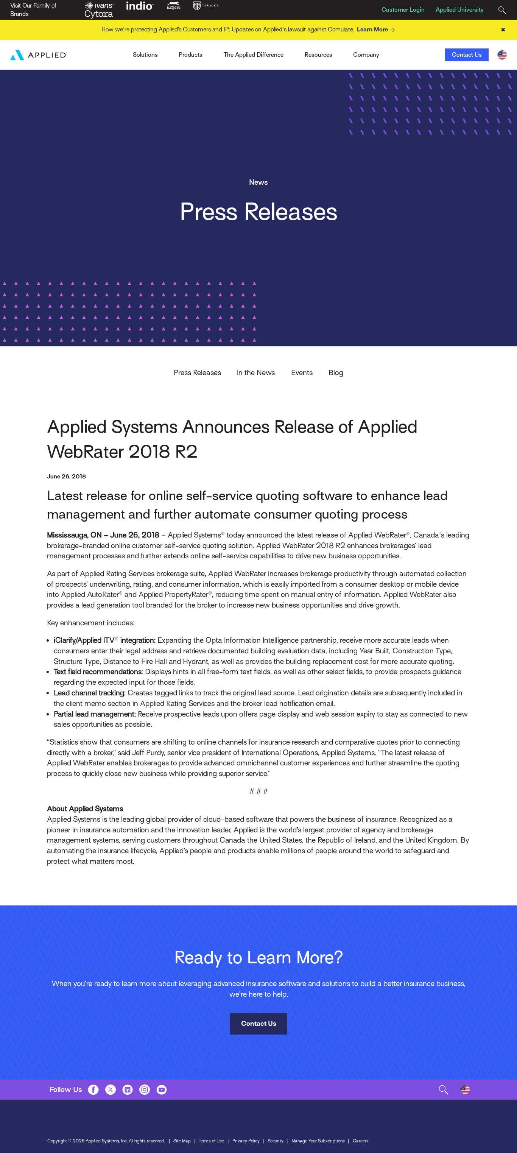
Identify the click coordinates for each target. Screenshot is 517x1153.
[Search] (502, 10)
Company (366, 54)
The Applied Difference (253, 54)
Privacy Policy (246, 1141)
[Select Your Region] (502, 55)
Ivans (120, 52)
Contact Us (467, 54)
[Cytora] (98, 14)
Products (190, 54)
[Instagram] (144, 1089)
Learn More (372, 29)
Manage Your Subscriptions (318, 1141)
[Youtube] (161, 1089)
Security (275, 1141)
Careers (361, 1141)
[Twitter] (110, 1089)
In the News (256, 372)
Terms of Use (211, 1141)
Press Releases (197, 372)
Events (302, 372)
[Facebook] (93, 1089)
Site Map (182, 1141)
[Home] (38, 55)
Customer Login (403, 9)
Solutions (145, 54)
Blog (336, 372)
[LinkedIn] (127, 1089)
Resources (318, 54)
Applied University (460, 9)
